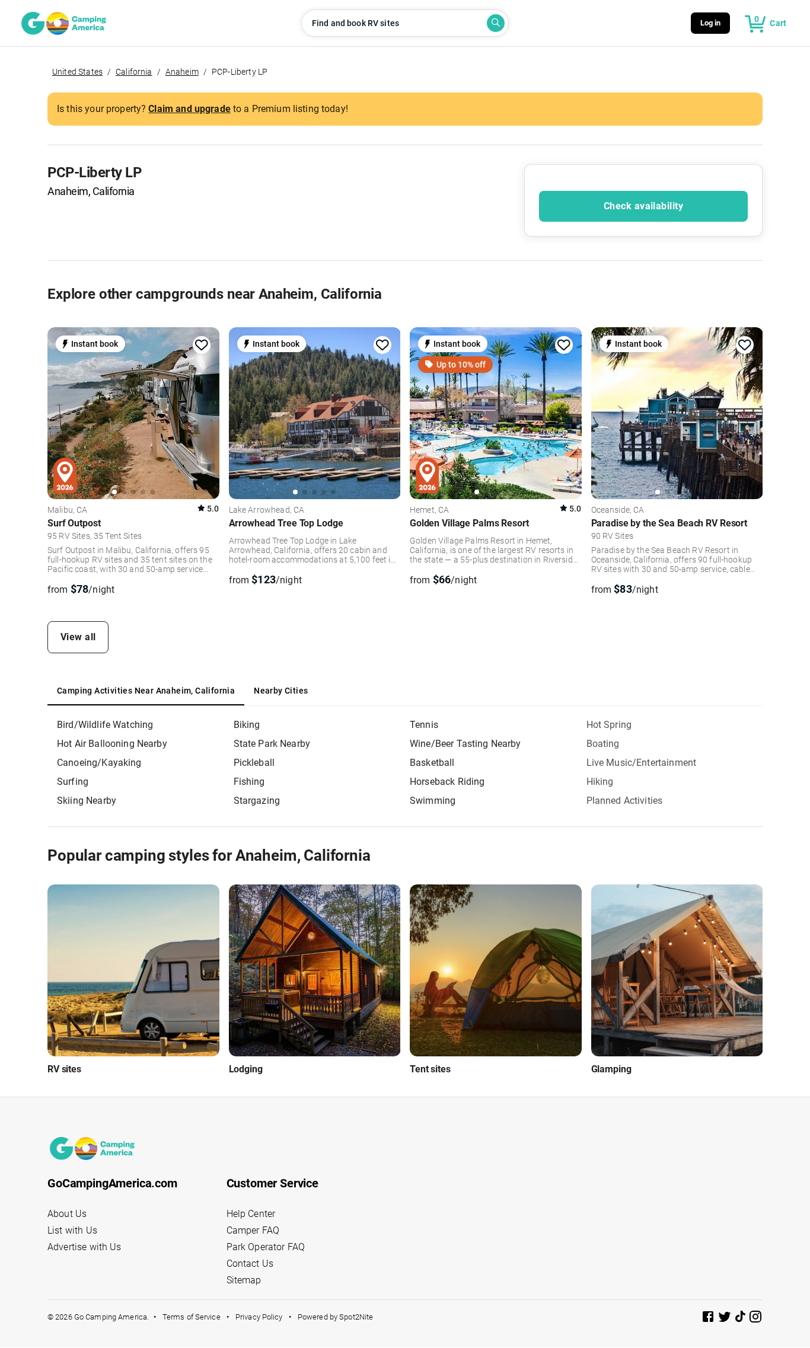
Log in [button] (710, 22)
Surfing (72, 781)
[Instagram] (755, 1318)
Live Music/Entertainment (641, 762)
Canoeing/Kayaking (99, 762)
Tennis (424, 724)
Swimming (432, 800)
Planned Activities (624, 800)
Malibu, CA (67, 510)
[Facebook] (709, 1318)
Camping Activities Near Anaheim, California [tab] (146, 690)
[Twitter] (725, 1318)
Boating (603, 743)
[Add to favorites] (201, 345)
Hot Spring (609, 724)
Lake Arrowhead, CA (267, 510)
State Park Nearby (272, 743)
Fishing (249, 781)
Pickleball (254, 762)
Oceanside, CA (618, 510)
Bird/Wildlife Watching (105, 724)
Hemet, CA (429, 510)
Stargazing (257, 800)
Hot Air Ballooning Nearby (112, 743)
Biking (247, 724)
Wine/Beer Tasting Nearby (465, 743)
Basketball (432, 762)
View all (78, 637)
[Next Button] (206, 413)
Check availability (643, 206)
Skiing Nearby (86, 800)
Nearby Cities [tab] (281, 690)
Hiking (600, 781)
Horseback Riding (447, 781)
